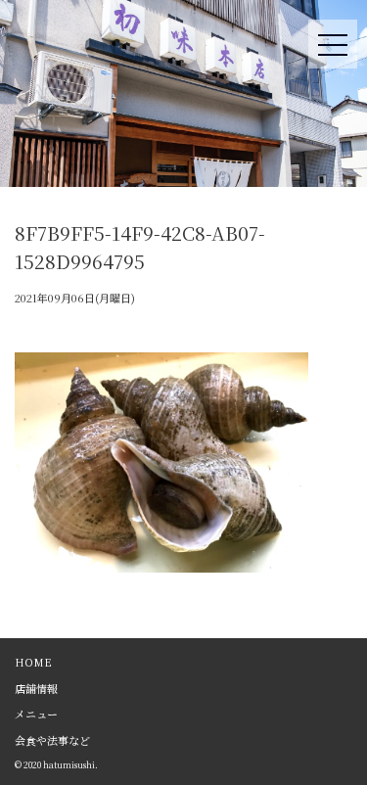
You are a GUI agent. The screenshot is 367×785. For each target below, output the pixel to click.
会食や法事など (52, 740)
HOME (33, 662)
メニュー (36, 713)
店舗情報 (36, 688)
